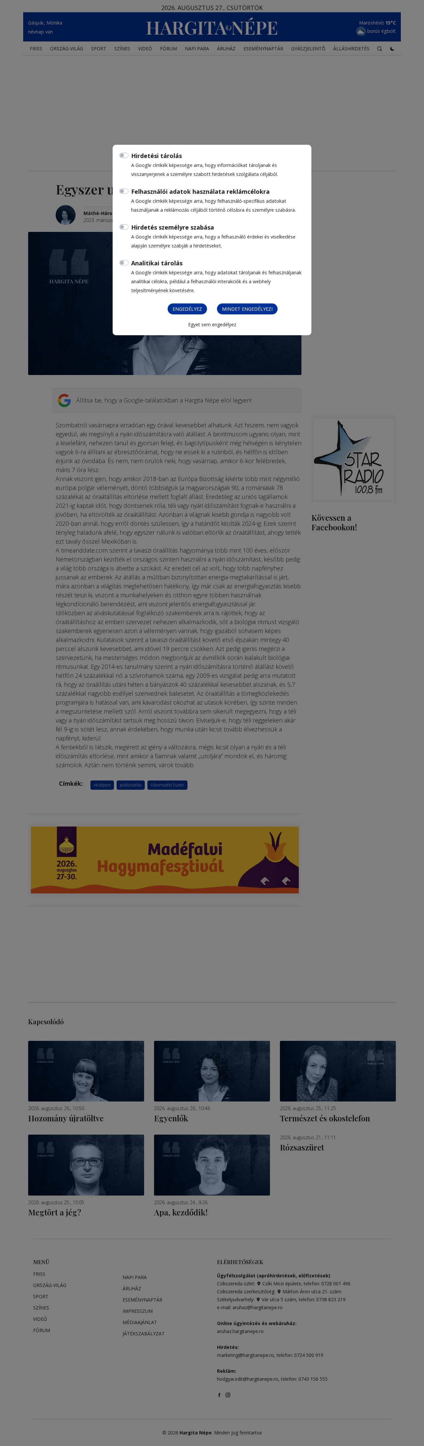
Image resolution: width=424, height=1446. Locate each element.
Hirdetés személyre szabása (172, 227)
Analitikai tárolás (157, 263)
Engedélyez (187, 309)
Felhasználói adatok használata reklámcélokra (200, 191)
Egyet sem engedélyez (212, 324)
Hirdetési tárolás (156, 156)
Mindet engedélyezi (247, 309)
